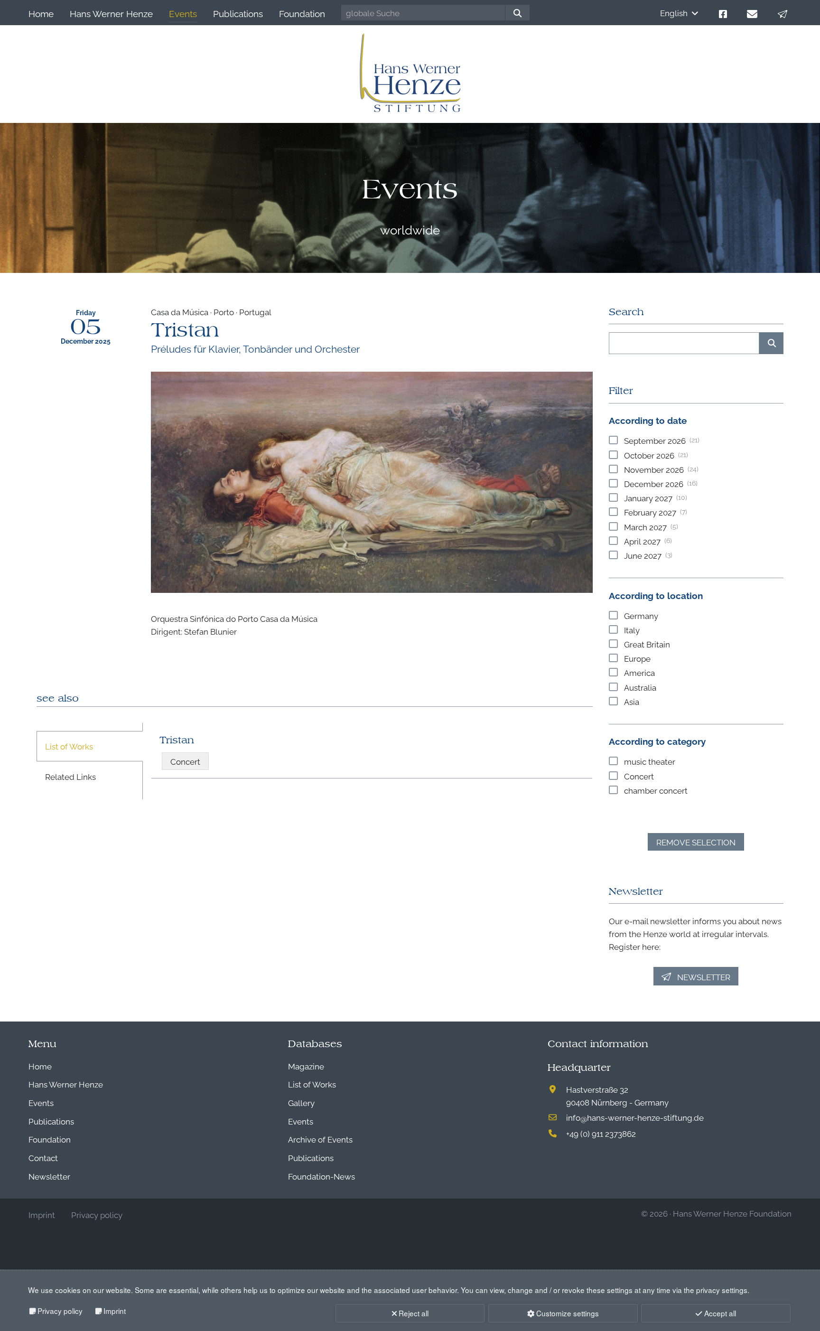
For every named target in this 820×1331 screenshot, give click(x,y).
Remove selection (696, 841)
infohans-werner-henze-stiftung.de (635, 1117)
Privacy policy (60, 1310)
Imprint (114, 1310)
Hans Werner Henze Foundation (732, 1213)
